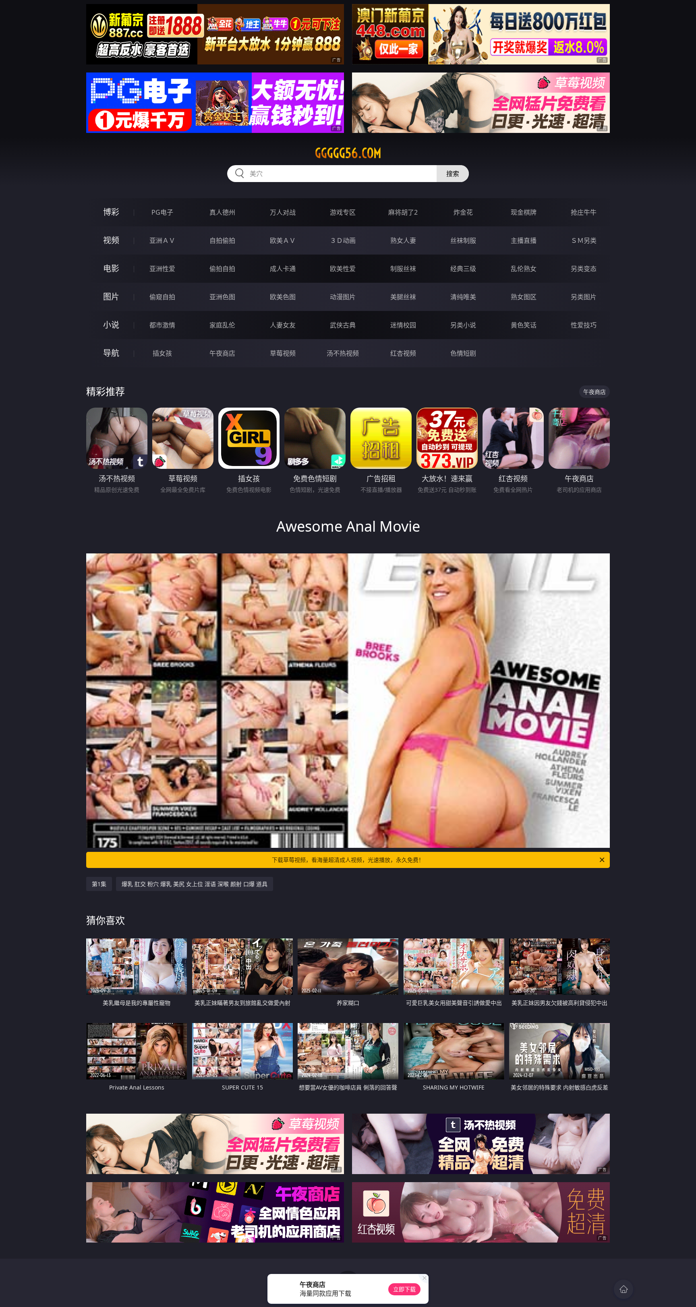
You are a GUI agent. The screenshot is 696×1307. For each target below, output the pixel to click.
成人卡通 (283, 268)
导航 (111, 353)
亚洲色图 (222, 296)
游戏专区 (343, 212)
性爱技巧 (584, 325)
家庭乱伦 (222, 325)
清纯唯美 (463, 296)
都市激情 (162, 325)
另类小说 (463, 325)
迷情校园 (403, 325)
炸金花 (463, 212)
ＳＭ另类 (584, 240)
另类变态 (584, 268)
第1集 (99, 884)
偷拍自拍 (222, 268)
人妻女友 (283, 325)
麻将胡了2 (403, 212)
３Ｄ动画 (343, 240)
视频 (111, 240)
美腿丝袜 (403, 296)
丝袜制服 (463, 240)
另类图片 (584, 296)
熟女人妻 (403, 240)
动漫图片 (343, 296)
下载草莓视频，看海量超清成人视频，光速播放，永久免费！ (348, 860)
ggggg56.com (348, 153)
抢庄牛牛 (584, 212)
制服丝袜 (403, 268)
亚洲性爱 (162, 268)
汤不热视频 (343, 353)
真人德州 (222, 212)
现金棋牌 (523, 212)
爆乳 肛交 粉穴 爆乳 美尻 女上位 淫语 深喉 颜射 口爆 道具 (194, 884)
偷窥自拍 (162, 296)
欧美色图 (283, 296)
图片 (111, 296)
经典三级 (463, 268)
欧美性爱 (343, 268)
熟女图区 (523, 296)
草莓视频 (283, 353)
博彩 (111, 212)
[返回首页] (623, 1289)
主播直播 (523, 240)
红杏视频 (403, 353)
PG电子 (162, 212)
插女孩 (162, 353)
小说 (111, 324)
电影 (111, 268)
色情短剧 (463, 353)
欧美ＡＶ (283, 240)
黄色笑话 (523, 325)
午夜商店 (222, 353)
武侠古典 (343, 325)
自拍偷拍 (222, 240)
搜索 (452, 173)
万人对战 (283, 212)
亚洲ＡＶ (162, 240)
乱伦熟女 (523, 268)
